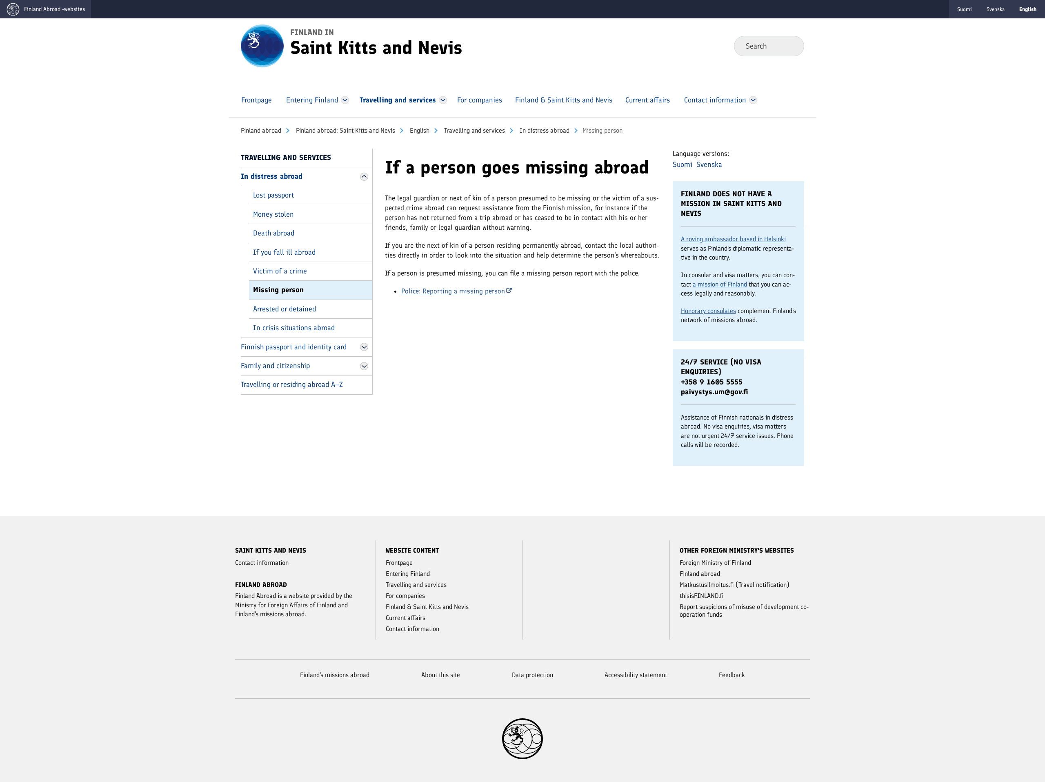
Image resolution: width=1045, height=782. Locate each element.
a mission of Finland (720, 284)
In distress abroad (543, 130)
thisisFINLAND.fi (702, 596)
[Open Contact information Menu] (753, 100)
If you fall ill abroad (284, 252)
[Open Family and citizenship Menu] (364, 366)
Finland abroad (261, 130)
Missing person (278, 289)
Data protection (532, 675)
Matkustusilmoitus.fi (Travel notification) (734, 585)
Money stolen (273, 214)
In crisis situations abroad (294, 327)
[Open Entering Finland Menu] (345, 100)
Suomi (964, 9)
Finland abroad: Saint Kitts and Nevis (344, 130)
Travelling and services (473, 130)
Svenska (996, 9)
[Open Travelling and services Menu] (443, 100)
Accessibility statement (636, 675)
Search (791, 46)
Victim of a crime (280, 271)
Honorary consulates (708, 311)
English (418, 130)
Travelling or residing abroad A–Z (292, 384)
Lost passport (273, 195)
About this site (440, 675)
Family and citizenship (275, 365)
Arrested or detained (284, 308)
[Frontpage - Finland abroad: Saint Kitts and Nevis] (262, 45)
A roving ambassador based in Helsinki (733, 239)
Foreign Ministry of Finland (715, 563)
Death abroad (273, 233)
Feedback (732, 675)
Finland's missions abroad (334, 675)
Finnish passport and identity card (294, 346)
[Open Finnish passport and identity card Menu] (364, 347)
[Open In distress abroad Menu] (364, 177)
